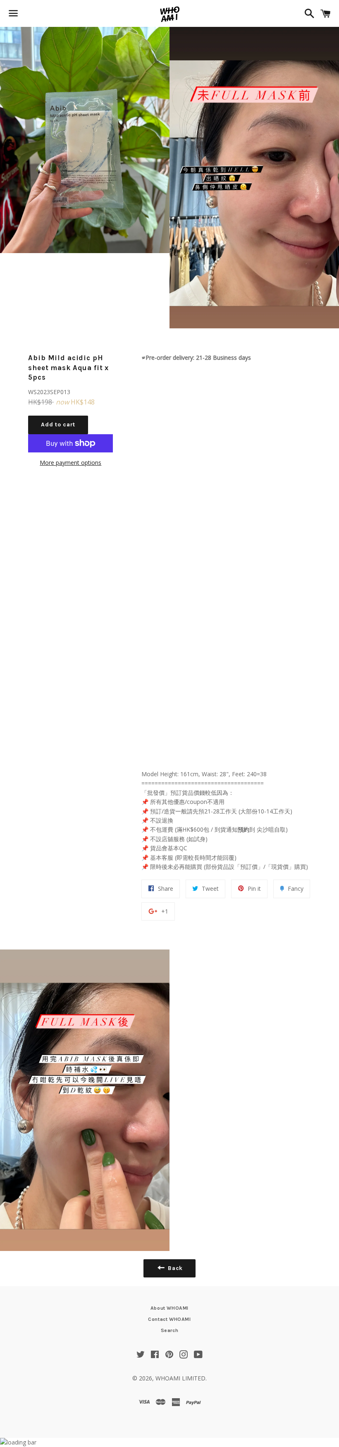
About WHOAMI (169, 1308)
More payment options (70, 462)
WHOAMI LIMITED (180, 1378)
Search (170, 1330)
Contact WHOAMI (169, 1319)
